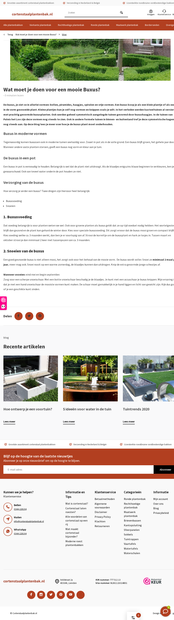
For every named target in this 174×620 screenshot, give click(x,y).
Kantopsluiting (133, 525)
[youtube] (71, 595)
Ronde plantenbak (100, 24)
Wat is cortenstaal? (76, 503)
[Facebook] (18, 316)
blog (64, 34)
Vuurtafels (130, 543)
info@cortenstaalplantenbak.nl (29, 521)
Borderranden (152, 24)
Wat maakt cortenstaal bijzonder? (72, 532)
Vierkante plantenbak (40, 24)
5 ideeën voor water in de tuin (87, 409)
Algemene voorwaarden (102, 505)
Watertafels (131, 548)
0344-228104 (20, 509)
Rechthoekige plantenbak (71, 24)
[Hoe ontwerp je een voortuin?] (30, 378)
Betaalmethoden (105, 499)
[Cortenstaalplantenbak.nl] (30, 14)
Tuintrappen (131, 539)
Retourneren (102, 526)
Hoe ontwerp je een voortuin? (27, 409)
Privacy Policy (103, 516)
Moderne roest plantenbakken (74, 543)
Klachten (100, 521)
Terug (10, 34)
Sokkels (128, 534)
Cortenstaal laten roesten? (75, 510)
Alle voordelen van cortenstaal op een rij (76, 520)
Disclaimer (101, 512)
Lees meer (9, 421)
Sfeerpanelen (132, 530)
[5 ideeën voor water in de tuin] (90, 378)
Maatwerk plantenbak (127, 24)
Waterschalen (132, 553)
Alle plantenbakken (13, 24)
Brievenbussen (132, 520)
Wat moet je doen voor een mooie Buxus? (36, 34)
